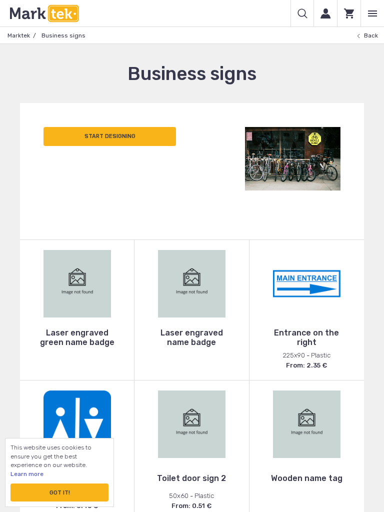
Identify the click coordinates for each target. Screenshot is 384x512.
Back (371, 35)
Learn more (27, 474)
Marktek (19, 35)
